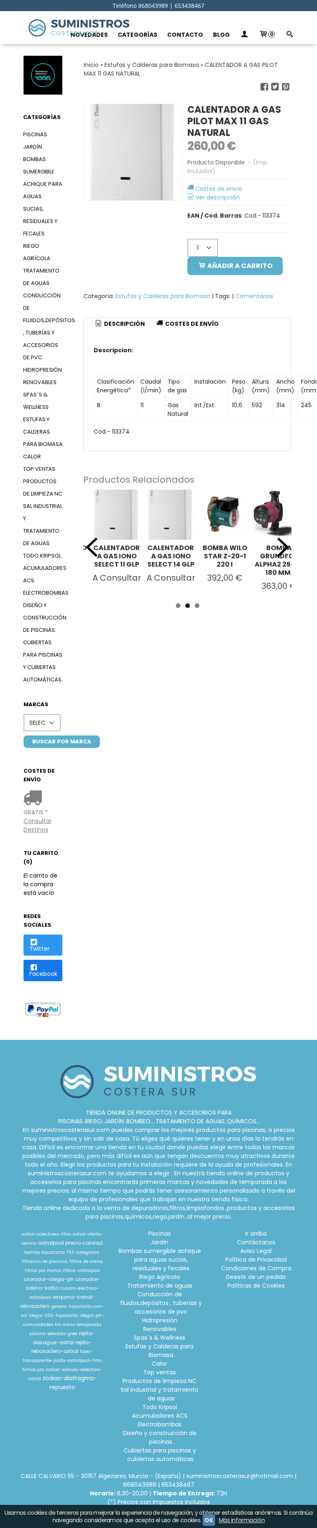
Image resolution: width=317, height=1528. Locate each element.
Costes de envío (218, 189)
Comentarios (254, 296)
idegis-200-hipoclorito (53, 1315)
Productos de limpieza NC (42, 487)
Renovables (40, 382)
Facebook (43, 974)
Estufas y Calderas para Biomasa (43, 431)
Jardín (32, 147)
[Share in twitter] (275, 86)
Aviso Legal (256, 1251)
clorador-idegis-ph (49, 1279)
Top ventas (39, 469)
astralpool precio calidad (70, 1242)
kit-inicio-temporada (78, 1325)
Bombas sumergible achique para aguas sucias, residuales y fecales (42, 196)
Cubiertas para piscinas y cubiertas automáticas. (43, 660)
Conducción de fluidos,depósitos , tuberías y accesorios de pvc (43, 326)
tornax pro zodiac (41, 1370)
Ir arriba (256, 1233)
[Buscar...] (289, 35)
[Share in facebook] (264, 86)
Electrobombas (43, 593)
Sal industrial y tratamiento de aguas (42, 524)
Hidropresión (42, 370)
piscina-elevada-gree (53, 1334)
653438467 (177, 1485)
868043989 (139, 1485)
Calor (32, 456)
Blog (221, 35)
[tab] (120, 324)
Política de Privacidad (256, 1259)
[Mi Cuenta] (244, 35)
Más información (242, 1520)
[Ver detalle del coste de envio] (34, 798)
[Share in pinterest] (285, 86)
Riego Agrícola (36, 252)
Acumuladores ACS (43, 574)
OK (208, 1520)
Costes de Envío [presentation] (191, 324)
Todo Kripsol (42, 556)
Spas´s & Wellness (36, 401)
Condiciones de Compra (256, 1268)
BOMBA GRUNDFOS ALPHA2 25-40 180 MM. (279, 560)
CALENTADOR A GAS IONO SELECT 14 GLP (170, 556)
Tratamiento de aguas (41, 277)
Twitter (39, 948)
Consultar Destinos (38, 825)
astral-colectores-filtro (46, 1234)
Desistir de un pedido (256, 1277)
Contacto (185, 35)
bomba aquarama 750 (49, 1252)
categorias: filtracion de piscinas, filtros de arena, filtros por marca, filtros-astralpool (62, 1261)
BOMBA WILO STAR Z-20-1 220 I (225, 556)
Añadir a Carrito (239, 265)
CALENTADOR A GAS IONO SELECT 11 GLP (116, 556)
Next (283, 547)
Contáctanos (256, 1242)
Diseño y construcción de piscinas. (43, 617)
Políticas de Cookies (256, 1285)
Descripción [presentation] (124, 324)
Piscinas (35, 134)
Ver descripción (217, 197)
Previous (91, 547)
